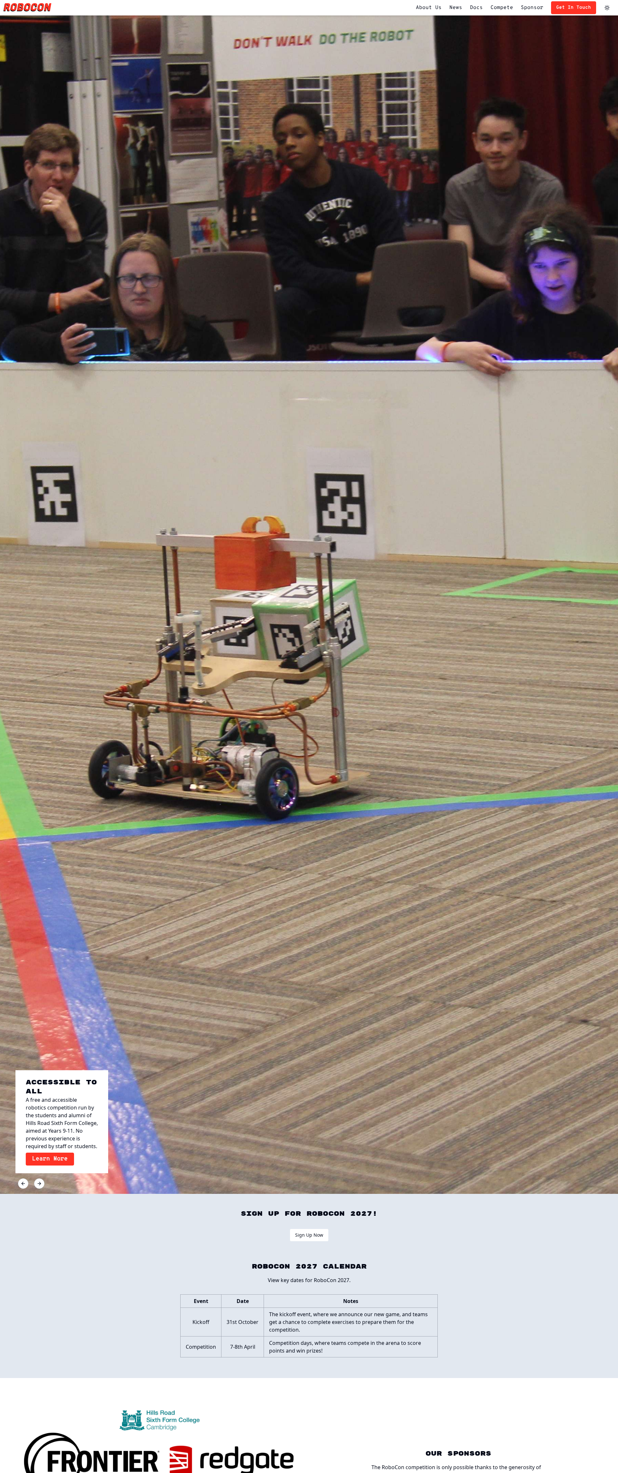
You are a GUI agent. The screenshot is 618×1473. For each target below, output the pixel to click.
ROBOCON (27, 7)
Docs (476, 8)
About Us (429, 8)
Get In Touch (573, 7)
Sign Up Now (309, 1235)
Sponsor (532, 8)
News (455, 8)
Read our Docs (55, 1159)
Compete (502, 8)
